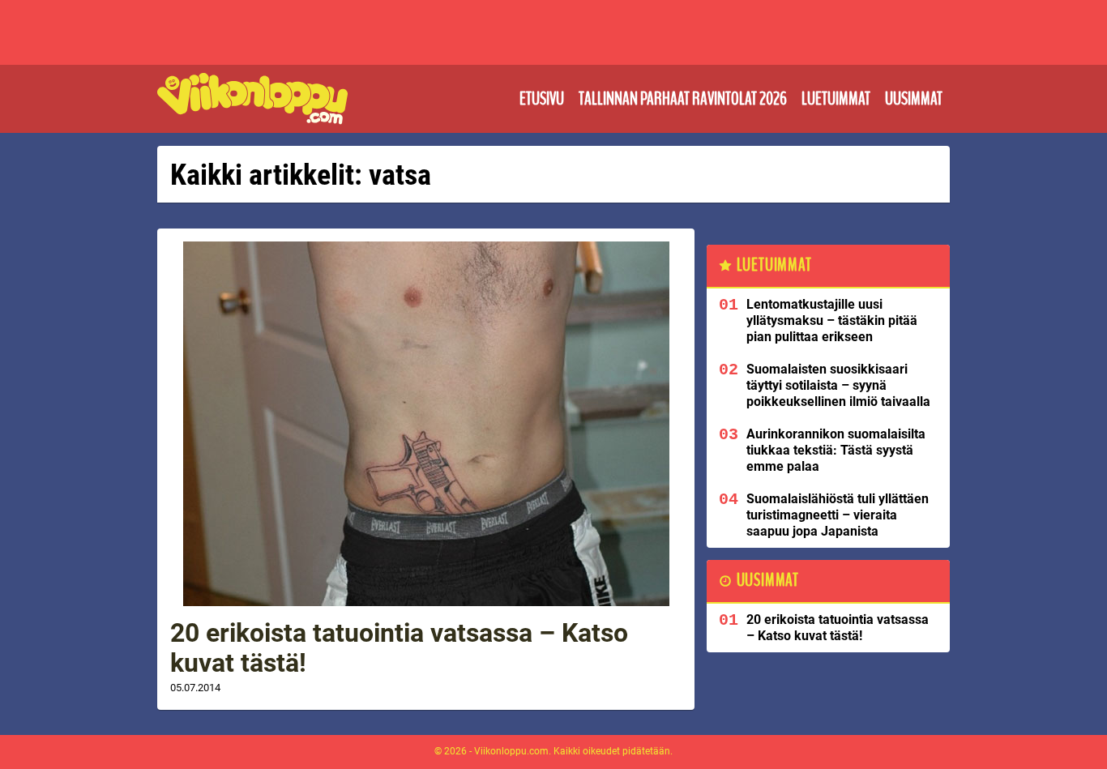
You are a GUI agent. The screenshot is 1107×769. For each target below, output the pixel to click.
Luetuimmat (835, 99)
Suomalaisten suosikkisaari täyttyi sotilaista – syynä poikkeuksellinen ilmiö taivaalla (838, 385)
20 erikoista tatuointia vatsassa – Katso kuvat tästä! (399, 647)
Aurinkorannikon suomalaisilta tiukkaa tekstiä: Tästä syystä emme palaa (835, 450)
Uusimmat (913, 99)
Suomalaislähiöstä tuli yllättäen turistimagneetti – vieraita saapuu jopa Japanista (837, 515)
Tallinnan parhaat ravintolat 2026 (683, 99)
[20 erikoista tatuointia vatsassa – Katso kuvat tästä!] (426, 423)
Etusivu (541, 99)
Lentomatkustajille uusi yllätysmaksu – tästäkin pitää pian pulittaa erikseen (831, 320)
